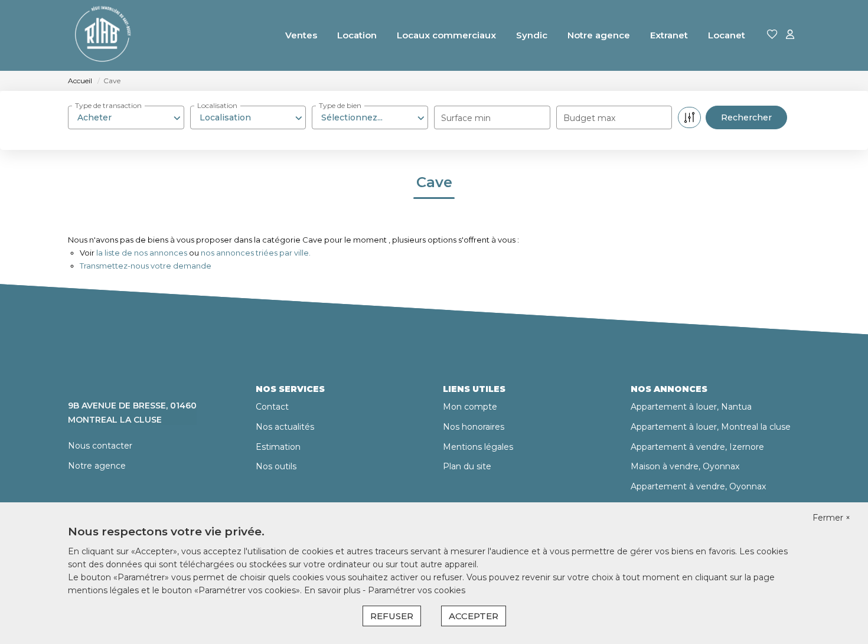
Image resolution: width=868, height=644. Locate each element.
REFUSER (391, 616)
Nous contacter (100, 445)
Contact (272, 406)
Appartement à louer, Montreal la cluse (711, 426)
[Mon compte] (790, 35)
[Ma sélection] (772, 35)
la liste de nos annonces (141, 252)
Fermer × (831, 517)
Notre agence (598, 35)
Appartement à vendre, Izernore (697, 447)
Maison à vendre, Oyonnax (685, 466)
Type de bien (340, 105)
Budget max (589, 118)
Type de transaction (108, 105)
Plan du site (467, 466)
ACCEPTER (473, 616)
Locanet (726, 35)
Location (357, 35)
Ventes (301, 35)
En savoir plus (333, 590)
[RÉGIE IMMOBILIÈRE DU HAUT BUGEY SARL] (102, 35)
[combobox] (126, 117)
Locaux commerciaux (446, 35)
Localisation (217, 105)
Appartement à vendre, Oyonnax (698, 486)
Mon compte (470, 406)
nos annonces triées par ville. (256, 252)
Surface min (466, 118)
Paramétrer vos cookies (416, 590)
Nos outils (276, 466)
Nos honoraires (473, 426)
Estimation (278, 447)
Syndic (531, 35)
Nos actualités (285, 426)
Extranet (669, 35)
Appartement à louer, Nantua (691, 406)
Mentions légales (478, 447)
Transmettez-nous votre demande (145, 265)
